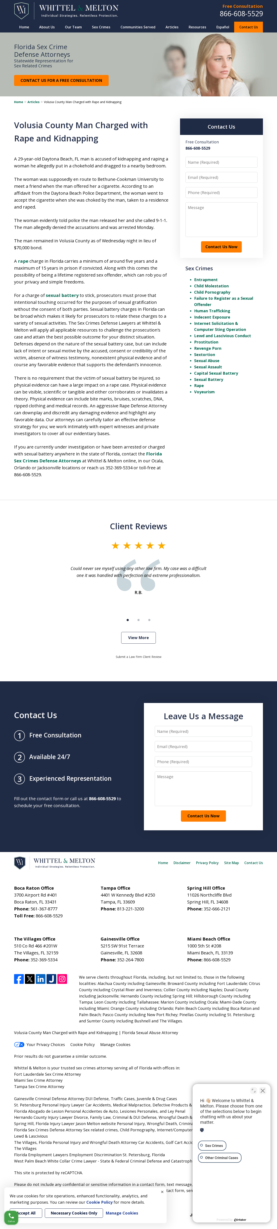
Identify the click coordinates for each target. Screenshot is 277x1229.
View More (138, 637)
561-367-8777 (44, 909)
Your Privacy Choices (46, 1044)
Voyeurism (204, 391)
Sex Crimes (101, 27)
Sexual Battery (208, 379)
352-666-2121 (217, 909)
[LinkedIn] (40, 979)
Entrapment (206, 279)
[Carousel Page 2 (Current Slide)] (138, 620)
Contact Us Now (221, 246)
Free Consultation (242, 6)
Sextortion (204, 354)
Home (24, 27)
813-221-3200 (130, 909)
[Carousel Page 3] (149, 620)
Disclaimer (182, 862)
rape (23, 261)
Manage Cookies (115, 1044)
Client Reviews (138, 526)
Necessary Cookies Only (74, 1213)
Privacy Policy (207, 862)
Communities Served (138, 27)
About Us (47, 27)
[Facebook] (19, 979)
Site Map (231, 862)
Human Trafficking (212, 310)
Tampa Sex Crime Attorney (39, 1086)
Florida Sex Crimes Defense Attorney (48, 1129)
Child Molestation (211, 285)
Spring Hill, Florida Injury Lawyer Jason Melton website (65, 1123)
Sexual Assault (208, 366)
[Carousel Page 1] (127, 620)
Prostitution (206, 342)
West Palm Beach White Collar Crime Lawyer (56, 1161)
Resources (197, 27)
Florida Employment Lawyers (41, 1154)
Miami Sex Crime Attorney (38, 1080)
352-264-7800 (130, 960)
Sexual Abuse (206, 360)
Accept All (25, 1213)
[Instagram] (62, 979)
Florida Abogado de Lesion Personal (48, 1111)
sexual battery (62, 295)
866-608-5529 (241, 13)
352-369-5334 (44, 960)
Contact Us (248, 27)
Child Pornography (212, 292)
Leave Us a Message (203, 716)
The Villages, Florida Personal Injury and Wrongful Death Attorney (75, 1142)
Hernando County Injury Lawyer (43, 1117)
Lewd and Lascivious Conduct (222, 335)
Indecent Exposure (212, 317)
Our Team (73, 27)
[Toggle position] (253, 1090)
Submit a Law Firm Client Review (138, 657)
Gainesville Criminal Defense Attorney (49, 1098)
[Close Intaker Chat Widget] (262, 1090)
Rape (199, 385)
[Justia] (51, 979)
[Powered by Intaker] (240, 1220)
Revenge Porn (207, 348)
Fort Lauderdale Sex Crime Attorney (47, 1074)
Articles (172, 27)
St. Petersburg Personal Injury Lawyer (49, 1105)
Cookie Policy (82, 1044)
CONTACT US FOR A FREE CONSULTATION (61, 80)
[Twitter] (30, 979)
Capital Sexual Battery (216, 373)
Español (222, 27)
